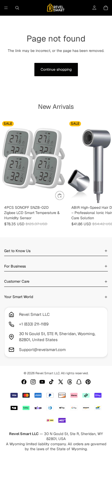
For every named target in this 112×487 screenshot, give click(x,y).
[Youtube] (42, 382)
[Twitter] (61, 382)
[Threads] (70, 382)
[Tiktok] (51, 382)
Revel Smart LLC (47, 373)
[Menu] (6, 8)
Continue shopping (56, 69)
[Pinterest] (88, 382)
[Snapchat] (79, 382)
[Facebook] (24, 382)
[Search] (17, 8)
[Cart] (105, 8)
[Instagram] (33, 382)
